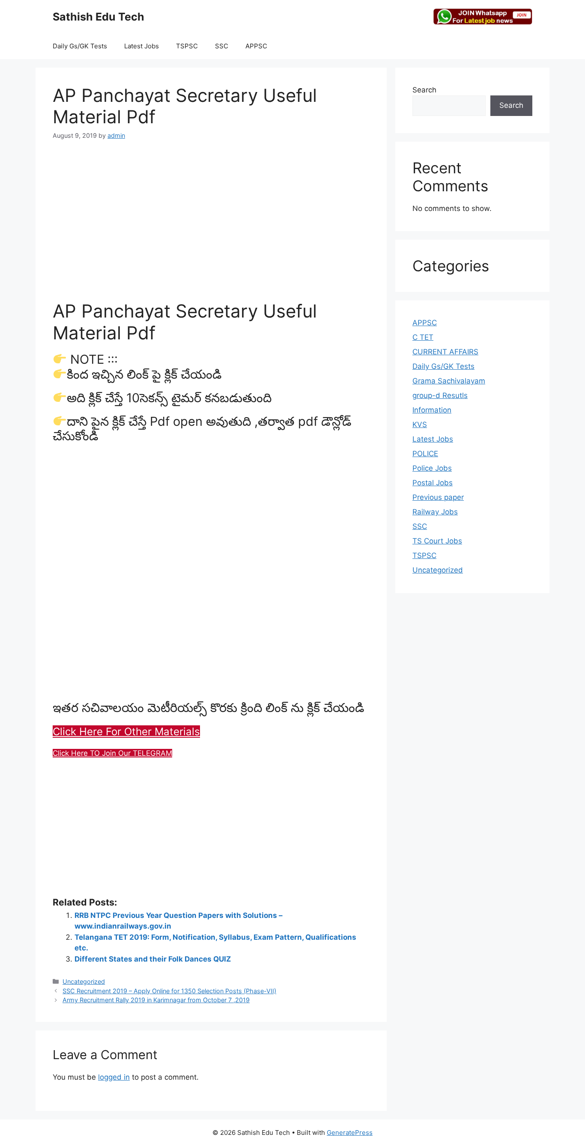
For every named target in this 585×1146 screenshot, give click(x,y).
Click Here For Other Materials (126, 731)
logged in (114, 1077)
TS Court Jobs (437, 541)
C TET (422, 337)
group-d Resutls (440, 395)
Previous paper (438, 497)
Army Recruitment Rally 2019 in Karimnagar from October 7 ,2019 (156, 999)
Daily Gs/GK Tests (80, 46)
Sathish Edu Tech (98, 16)
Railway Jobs (435, 512)
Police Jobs (432, 468)
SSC (221, 46)
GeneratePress (350, 1132)
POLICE (425, 453)
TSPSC (187, 46)
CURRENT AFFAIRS (445, 351)
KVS (419, 424)
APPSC (256, 46)
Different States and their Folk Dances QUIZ (153, 959)
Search (424, 90)
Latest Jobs (141, 46)
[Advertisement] (211, 214)
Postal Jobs (432, 482)
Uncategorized (84, 981)
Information (431, 410)
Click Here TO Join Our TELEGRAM (112, 753)
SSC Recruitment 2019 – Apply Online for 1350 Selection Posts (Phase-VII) (169, 991)
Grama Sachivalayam (448, 381)
